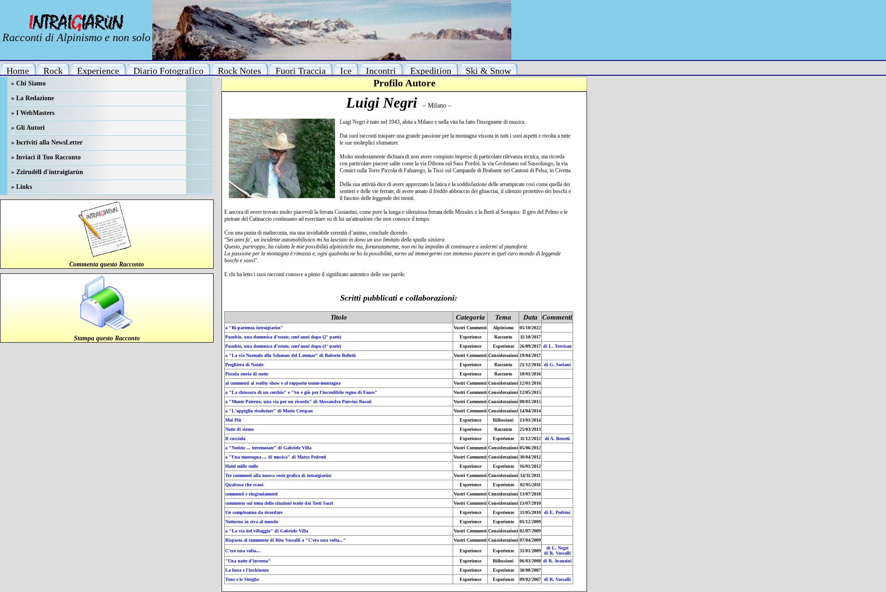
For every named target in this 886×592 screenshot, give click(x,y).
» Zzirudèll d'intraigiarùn (47, 172)
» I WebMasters (32, 112)
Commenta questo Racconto (106, 264)
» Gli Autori (28, 127)
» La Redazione (32, 98)
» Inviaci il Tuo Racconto (46, 157)
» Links (21, 186)
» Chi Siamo (28, 83)
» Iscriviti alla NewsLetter (47, 142)
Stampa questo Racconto (107, 338)
